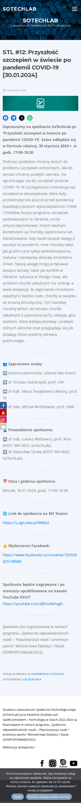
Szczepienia (32, 679)
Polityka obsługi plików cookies (49, 796)
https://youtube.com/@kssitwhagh (33, 603)
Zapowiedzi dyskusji (48, 674)
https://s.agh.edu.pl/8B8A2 (26, 522)
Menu (74, 9)
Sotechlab (20, 9)
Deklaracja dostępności (19, 747)
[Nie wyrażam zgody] (76, 786)
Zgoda (18, 796)
